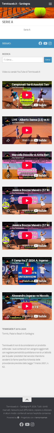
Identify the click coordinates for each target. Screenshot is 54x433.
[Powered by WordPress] (18, 418)
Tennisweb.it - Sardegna (16, 3)
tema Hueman (41, 417)
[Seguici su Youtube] (45, 43)
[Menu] (50, 3)
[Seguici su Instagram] (50, 43)
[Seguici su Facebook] (40, 43)
